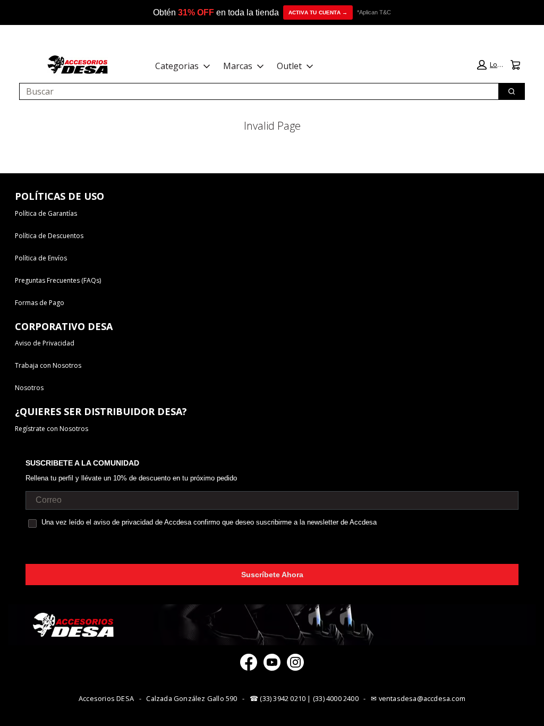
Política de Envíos (41, 258)
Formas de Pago (39, 302)
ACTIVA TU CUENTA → (318, 12)
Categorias (177, 66)
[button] (490, 65)
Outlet (289, 66)
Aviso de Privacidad (44, 343)
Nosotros (29, 387)
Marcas (237, 66)
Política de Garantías (46, 213)
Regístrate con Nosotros (51, 428)
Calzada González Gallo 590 (191, 698)
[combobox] (255, 91)
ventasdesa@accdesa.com (422, 698)
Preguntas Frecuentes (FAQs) (58, 280)
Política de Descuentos (49, 235)
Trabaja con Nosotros (48, 365)
